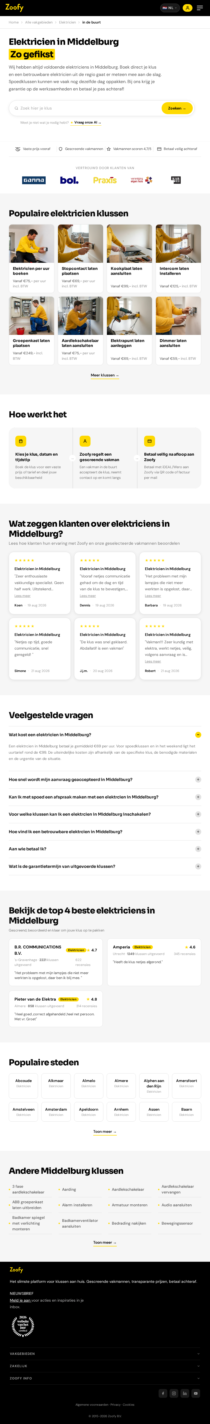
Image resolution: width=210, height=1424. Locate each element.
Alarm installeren (77, 1204)
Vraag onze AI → (87, 122)
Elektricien (67, 22)
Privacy (115, 1405)
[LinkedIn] (184, 1393)
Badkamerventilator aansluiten (80, 1223)
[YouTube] (195, 1393)
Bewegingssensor (177, 1223)
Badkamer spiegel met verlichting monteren (28, 1223)
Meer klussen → (105, 375)
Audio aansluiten (177, 1204)
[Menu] (200, 8)
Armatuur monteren (129, 1204)
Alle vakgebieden (38, 22)
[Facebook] (163, 1393)
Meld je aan (20, 1300)
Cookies (129, 1405)
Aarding (69, 1189)
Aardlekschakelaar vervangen (178, 1189)
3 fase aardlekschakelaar (28, 1189)
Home (14, 22)
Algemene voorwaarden (91, 1405)
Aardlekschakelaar (128, 1189)
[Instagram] (174, 1393)
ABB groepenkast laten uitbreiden (27, 1204)
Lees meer (22, 596)
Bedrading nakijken (129, 1223)
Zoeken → (177, 108)
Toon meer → (105, 1131)
